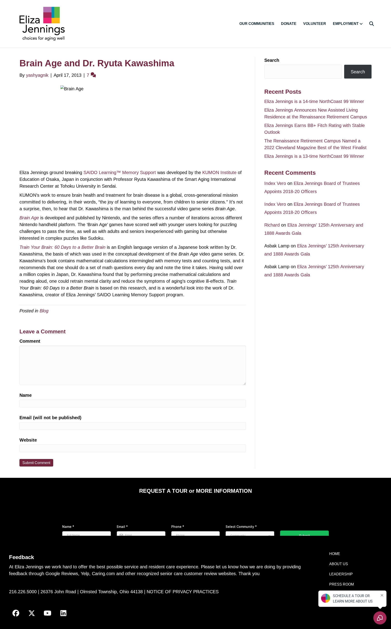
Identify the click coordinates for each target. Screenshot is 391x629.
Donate (288, 24)
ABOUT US (338, 564)
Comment (29, 341)
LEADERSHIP (341, 574)
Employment (346, 24)
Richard (272, 224)
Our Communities (256, 24)
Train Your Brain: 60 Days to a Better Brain (62, 247)
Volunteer (314, 24)
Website (28, 440)
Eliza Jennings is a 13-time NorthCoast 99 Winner (314, 156)
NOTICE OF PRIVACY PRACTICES (183, 591)
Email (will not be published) (50, 417)
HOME (334, 554)
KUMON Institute (219, 172)
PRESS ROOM (341, 584)
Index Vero (275, 183)
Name (25, 395)
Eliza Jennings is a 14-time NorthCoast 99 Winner (314, 101)
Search (271, 60)
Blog (44, 310)
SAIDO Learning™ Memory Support (119, 172)
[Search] (369, 24)
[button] (16, 613)
